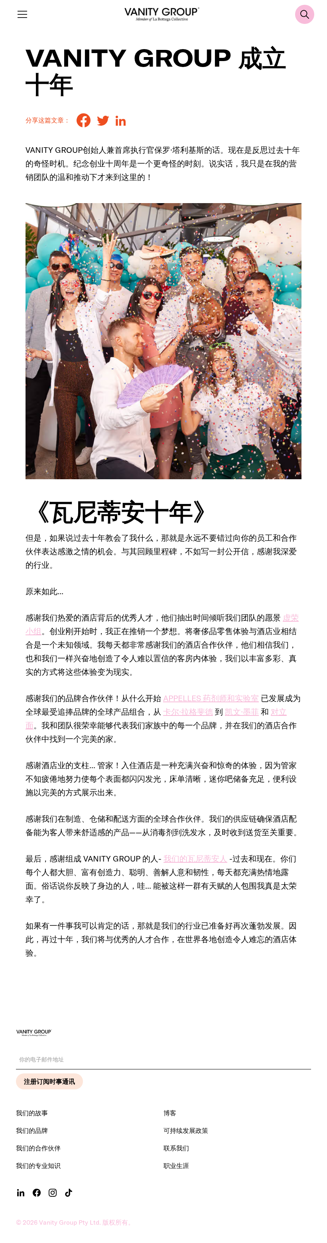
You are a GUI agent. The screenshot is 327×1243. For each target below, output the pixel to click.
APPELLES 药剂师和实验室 (211, 698)
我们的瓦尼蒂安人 (195, 859)
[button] (21, 14)
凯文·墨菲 (242, 712)
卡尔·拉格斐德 (188, 712)
